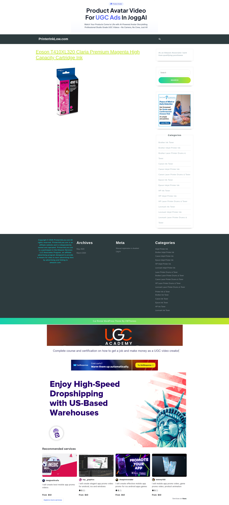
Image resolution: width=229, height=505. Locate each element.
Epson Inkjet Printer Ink (169, 185)
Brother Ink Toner (166, 142)
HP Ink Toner (164, 191)
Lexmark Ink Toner (167, 207)
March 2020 (81, 253)
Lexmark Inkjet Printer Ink (170, 212)
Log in (118, 251)
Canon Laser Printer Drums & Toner (174, 175)
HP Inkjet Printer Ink (168, 196)
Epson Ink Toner (166, 180)
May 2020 (80, 249)
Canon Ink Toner (166, 164)
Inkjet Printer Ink (161, 249)
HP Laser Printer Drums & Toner (173, 201)
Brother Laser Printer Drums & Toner (169, 276)
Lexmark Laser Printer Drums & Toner (170, 287)
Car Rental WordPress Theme (107, 321)
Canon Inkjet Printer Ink (169, 169)
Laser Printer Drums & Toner (166, 272)
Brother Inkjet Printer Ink (169, 148)
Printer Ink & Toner (162, 292)
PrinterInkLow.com (53, 39)
